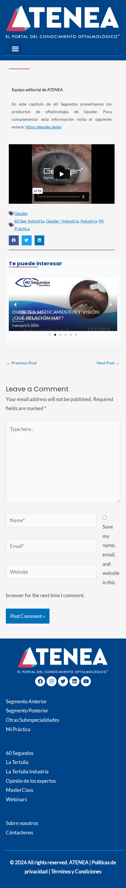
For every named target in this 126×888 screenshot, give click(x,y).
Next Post (108, 362)
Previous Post (21, 362)
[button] (15, 48)
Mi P (18, 729)
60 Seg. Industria (29, 220)
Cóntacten (17, 832)
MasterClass (19, 790)
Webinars (16, 799)
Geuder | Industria (62, 220)
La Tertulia (17, 762)
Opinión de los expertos (31, 781)
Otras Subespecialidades (32, 720)
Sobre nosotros (22, 823)
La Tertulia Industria (27, 771)
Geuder (21, 213)
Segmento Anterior (26, 701)
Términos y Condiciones (76, 871)
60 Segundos (19, 753)
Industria (89, 220)
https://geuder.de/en (43, 126)
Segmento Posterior (27, 710)
